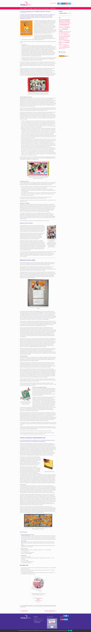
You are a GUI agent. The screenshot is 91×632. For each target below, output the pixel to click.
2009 (60, 23)
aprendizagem (62, 27)
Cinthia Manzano (40, 605)
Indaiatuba (44, 605)
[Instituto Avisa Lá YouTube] (66, 3)
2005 (68, 20)
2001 (64, 19)
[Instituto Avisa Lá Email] (70, 3)
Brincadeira (65, 31)
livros (62, 44)
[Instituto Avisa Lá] (26, 3)
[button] (69, 8)
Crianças (66, 33)
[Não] (89, 630)
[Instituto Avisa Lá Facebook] (58, 3)
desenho (62, 36)
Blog (43, 8)
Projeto (60, 47)
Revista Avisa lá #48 (25, 605)
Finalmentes (61, 40)
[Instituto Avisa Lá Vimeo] (68, 3)
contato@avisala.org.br (37, 621)
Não (71, 630)
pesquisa (66, 45)
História (63, 42)
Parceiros (35, 8)
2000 (60, 19)
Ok (68, 630)
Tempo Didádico (30, 605)
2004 (64, 20)
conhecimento (63, 32)
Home (21, 8)
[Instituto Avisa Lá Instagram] (64, 3)
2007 (64, 21)
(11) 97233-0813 (53, 3)
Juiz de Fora (47, 605)
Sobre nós (25, 8)
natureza (66, 44)
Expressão (66, 39)
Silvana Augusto (63, 48)
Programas (30, 8)
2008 (68, 21)
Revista (39, 8)
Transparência (52, 8)
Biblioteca (47, 8)
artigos (61, 29)
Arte (67, 27)
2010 (64, 23)
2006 (60, 21)
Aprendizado (65, 25)
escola (66, 37)
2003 (60, 20)
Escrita (61, 39)
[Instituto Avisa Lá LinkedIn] (62, 3)
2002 (68, 19)
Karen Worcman (51, 605)
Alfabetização (65, 24)
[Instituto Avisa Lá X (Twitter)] (60, 3)
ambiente (61, 25)
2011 (37, 605)
